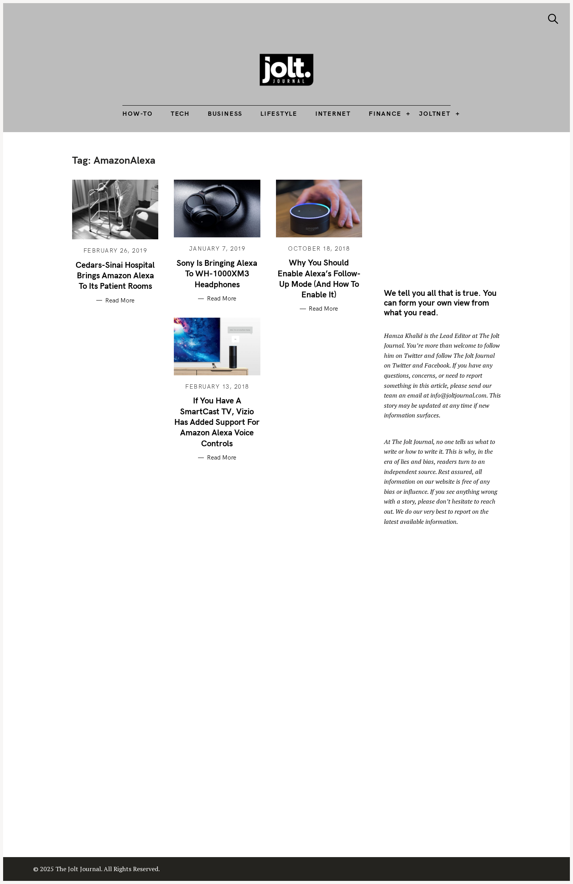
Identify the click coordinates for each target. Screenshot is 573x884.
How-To (137, 113)
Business (225, 113)
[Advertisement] (449, 208)
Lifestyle (278, 113)
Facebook (436, 365)
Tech (180, 113)
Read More (119, 300)
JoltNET (434, 113)
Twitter (413, 355)
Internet (333, 113)
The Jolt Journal (412, 441)
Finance (385, 113)
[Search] (553, 19)
